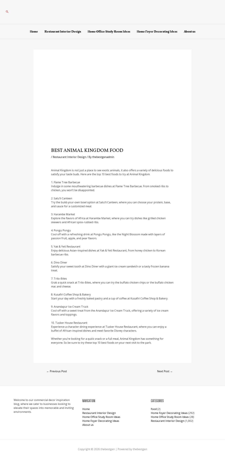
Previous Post (56, 371)
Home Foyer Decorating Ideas (157, 31)
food (154, 409)
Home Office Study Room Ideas (109, 31)
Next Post (165, 371)
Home (34, 31)
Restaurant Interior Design (62, 31)
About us (189, 31)
